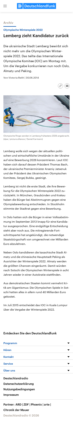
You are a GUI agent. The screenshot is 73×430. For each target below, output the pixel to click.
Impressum (11, 394)
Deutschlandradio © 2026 (21, 415)
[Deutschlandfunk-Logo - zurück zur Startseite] (36, 6)
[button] (5, 6)
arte (47, 404)
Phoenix (37, 404)
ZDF (26, 404)
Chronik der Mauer (16, 410)
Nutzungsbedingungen (19, 389)
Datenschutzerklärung (18, 383)
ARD (19, 404)
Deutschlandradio (15, 378)
